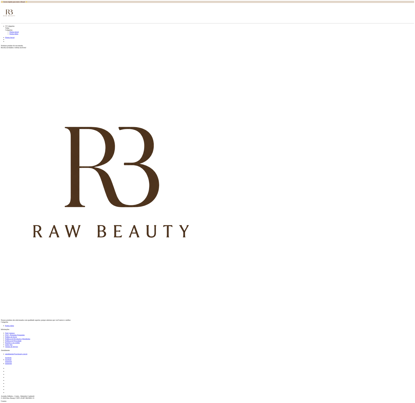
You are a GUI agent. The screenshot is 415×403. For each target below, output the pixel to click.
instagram (8, 361)
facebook (8, 358)
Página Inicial (9, 37)
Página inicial (14, 32)
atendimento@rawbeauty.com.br (16, 354)
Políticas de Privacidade (13, 341)
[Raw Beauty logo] (9, 20)
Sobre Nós (8, 345)
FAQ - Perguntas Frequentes (15, 335)
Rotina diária (14, 34)
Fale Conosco (10, 333)
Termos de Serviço (11, 347)
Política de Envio (11, 337)
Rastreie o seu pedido (12, 343)
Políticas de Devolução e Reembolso (17, 339)
